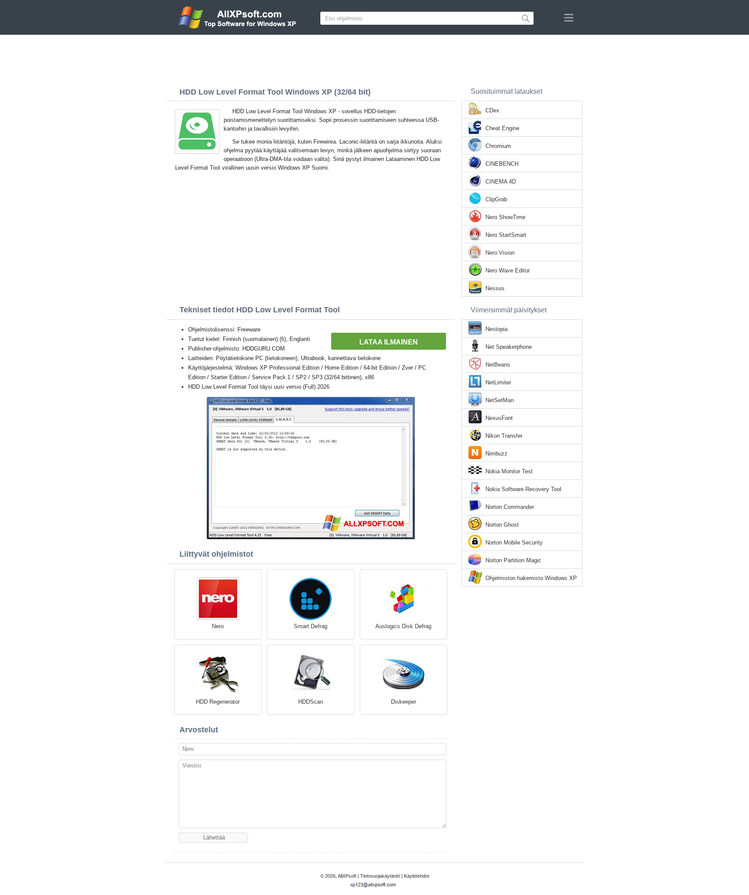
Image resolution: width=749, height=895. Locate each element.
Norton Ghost (502, 524)
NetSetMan (499, 400)
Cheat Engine (502, 128)
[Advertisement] (374, 58)
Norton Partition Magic (513, 560)
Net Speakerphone (508, 347)
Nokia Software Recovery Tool (523, 489)
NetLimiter (498, 382)
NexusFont (499, 418)
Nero (218, 626)
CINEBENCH (501, 164)
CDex (492, 110)
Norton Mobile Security (514, 542)
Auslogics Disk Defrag (403, 626)
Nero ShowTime (505, 217)
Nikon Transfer (503, 436)
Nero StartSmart (505, 235)
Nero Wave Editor (507, 270)
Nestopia (496, 329)
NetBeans (497, 364)
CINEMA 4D (500, 181)
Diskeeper (403, 701)
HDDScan (310, 701)
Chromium (498, 146)
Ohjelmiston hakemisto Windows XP (531, 578)
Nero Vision (500, 252)
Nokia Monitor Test (509, 471)
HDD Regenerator (218, 701)
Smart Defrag (310, 626)
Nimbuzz (496, 453)
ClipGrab (496, 199)
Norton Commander (509, 507)
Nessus (495, 288)
